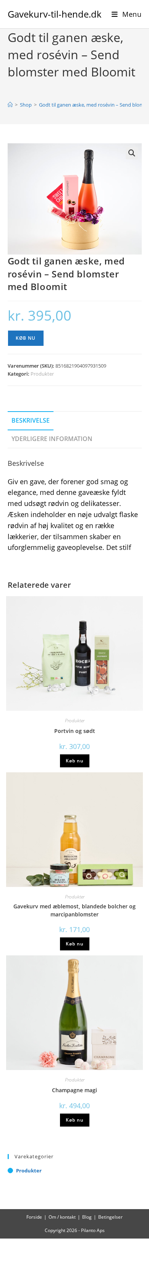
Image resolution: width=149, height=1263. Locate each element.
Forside (34, 1217)
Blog (87, 1217)
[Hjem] (10, 104)
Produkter (42, 373)
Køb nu (26, 338)
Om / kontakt (62, 1217)
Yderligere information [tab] (51, 439)
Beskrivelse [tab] (30, 420)
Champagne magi (74, 1090)
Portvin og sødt (74, 730)
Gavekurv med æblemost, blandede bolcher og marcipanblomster (74, 910)
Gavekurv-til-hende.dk (55, 14)
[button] (132, 153)
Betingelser (110, 1217)
